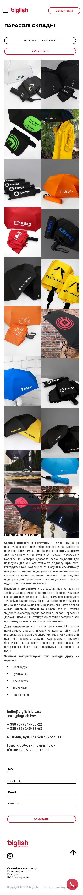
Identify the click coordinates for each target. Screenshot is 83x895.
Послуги (13, 874)
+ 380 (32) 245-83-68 (24, 728)
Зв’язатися (64, 10)
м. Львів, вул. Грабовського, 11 (34, 737)
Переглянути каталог (40, 40)
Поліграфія (15, 871)
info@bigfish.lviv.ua (24, 716)
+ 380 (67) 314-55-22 (24, 724)
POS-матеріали (18, 877)
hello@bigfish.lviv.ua (24, 712)
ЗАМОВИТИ (41, 819)
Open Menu (5, 10)
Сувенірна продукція (22, 868)
